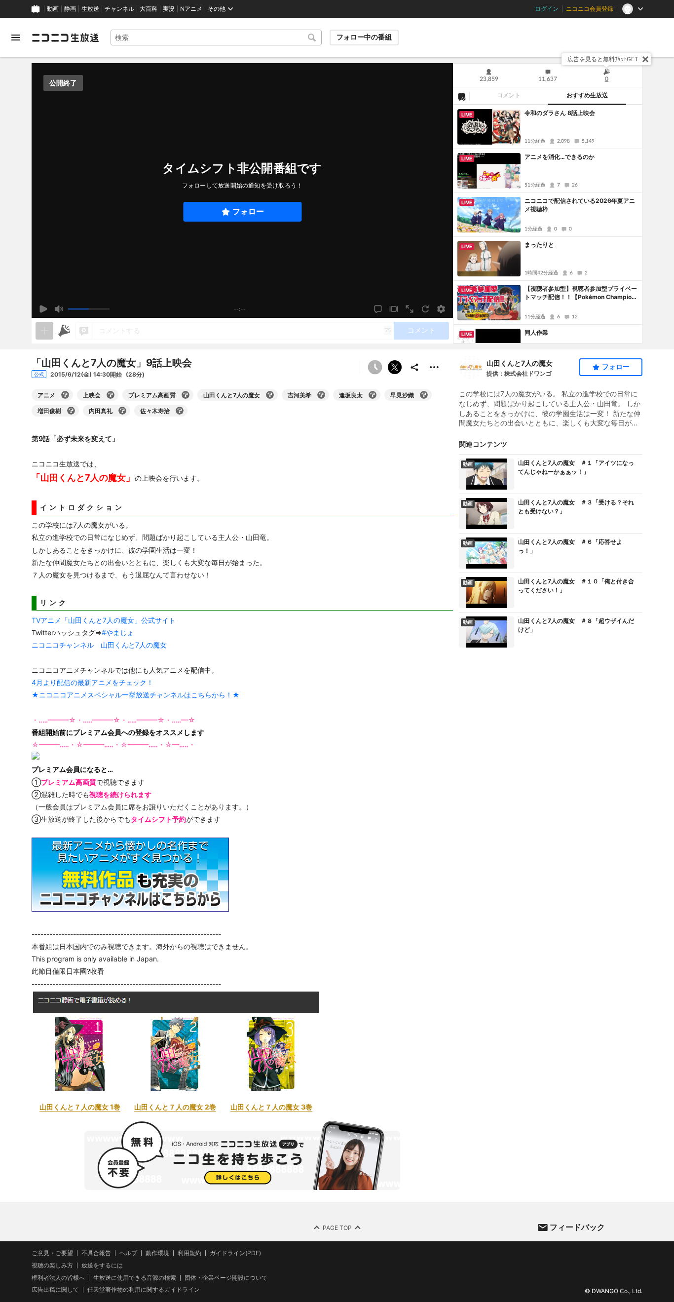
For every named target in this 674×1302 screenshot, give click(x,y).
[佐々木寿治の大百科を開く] (180, 411)
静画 (70, 9)
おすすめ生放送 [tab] (587, 95)
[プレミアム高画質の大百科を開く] (185, 395)
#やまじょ (118, 632)
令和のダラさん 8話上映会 (559, 112)
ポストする (395, 367)
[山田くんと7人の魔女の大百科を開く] (270, 395)
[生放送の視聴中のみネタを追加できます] (44, 331)
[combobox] (216, 37)
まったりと (539, 244)
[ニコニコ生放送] (65, 37)
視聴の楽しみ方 (52, 1265)
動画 (53, 9)
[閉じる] (645, 59)
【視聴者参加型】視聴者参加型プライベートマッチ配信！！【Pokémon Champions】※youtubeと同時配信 (580, 293)
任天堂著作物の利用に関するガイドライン (143, 1290)
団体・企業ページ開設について (226, 1277)
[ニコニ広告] (64, 331)
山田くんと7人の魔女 (520, 363)
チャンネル (119, 9)
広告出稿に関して (55, 1289)
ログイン (547, 9)
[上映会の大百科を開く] (110, 395)
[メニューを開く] (16, 37)
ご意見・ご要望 (52, 1253)
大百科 (148, 9)
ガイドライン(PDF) (235, 1253)
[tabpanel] (547, 224)
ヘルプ (128, 1253)
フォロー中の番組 (364, 37)
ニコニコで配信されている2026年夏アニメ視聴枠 (579, 205)
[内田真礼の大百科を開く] (122, 411)
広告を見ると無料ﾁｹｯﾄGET (602, 59)
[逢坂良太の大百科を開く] (372, 395)
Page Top (337, 1227)
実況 (169, 9)
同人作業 (536, 332)
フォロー (248, 211)
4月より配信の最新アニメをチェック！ (92, 682)
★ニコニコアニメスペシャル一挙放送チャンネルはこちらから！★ (136, 694)
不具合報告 (96, 1253)
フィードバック (577, 1227)
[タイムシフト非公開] (375, 367)
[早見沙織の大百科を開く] (424, 395)
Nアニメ (191, 9)
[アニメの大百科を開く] (65, 395)
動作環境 (157, 1253)
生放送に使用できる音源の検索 (134, 1277)
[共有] (414, 367)
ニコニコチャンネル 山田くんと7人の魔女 (99, 645)
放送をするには (102, 1265)
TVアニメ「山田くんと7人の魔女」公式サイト (104, 620)
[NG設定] (461, 96)
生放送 (90, 9)
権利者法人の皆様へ (58, 1277)
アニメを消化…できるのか (559, 156)
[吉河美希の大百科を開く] (321, 395)
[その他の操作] (434, 367)
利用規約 (189, 1253)
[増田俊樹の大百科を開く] (71, 411)
